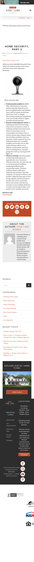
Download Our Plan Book (24, 454)
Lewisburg (23, 408)
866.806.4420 (11, 471)
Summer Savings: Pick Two (12, 331)
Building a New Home (11, 297)
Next (28, 18)
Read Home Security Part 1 (11, 60)
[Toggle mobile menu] (30, 10)
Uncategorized (8, 320)
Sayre (27, 412)
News (5, 316)
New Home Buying (10, 308)
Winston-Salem (24, 414)
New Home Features (10, 312)
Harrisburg (23, 406)
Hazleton (22, 410)
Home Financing (9, 300)
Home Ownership (9, 304)
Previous (22, 18)
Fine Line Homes (8, 53)
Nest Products (7, 195)
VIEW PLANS (17, 392)
